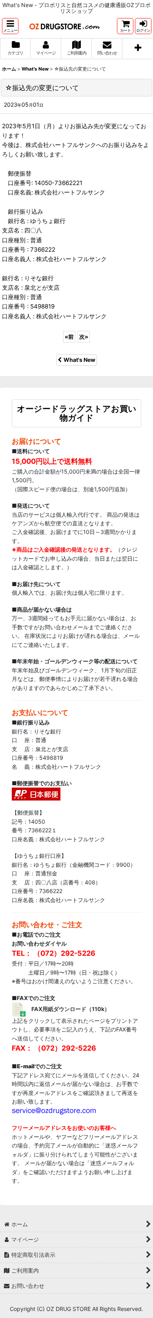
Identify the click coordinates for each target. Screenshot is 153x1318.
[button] (10, 26)
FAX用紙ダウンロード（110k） (70, 1009)
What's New (79, 359)
